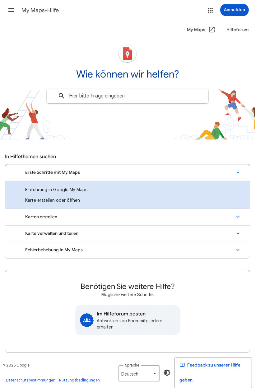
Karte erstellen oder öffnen (52, 200)
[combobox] (127, 95)
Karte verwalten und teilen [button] (51, 233)
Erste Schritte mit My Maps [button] (52, 172)
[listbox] (139, 373)
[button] (11, 9)
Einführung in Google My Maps (56, 189)
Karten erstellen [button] (41, 217)
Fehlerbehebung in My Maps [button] (54, 250)
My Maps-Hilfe (40, 10)
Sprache (132, 365)
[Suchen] (61, 95)
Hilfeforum (237, 29)
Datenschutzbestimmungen (30, 380)
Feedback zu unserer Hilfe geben (209, 372)
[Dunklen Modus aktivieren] (167, 372)
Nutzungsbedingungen (79, 380)
